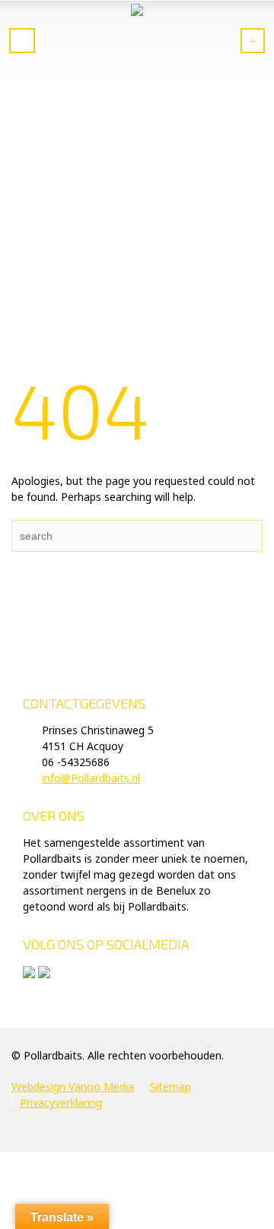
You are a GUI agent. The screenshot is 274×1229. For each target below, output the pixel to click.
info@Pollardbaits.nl (91, 778)
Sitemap (170, 1086)
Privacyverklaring (61, 1102)
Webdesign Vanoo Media (72, 1086)
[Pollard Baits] (137, 42)
